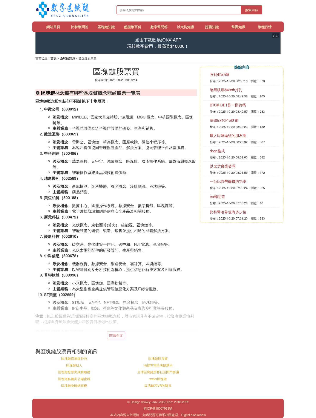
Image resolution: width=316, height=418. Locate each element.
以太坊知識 (185, 26)
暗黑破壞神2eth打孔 (226, 89)
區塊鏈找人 (74, 365)
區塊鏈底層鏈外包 (74, 358)
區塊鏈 (48, 92)
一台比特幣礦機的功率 (228, 181)
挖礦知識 (212, 26)
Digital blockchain (193, 414)
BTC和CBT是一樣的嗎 (228, 105)
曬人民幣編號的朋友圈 (228, 135)
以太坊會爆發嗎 (222, 166)
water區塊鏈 (158, 379)
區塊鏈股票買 (158, 358)
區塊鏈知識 (106, 26)
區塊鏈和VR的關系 (158, 385)
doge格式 (217, 150)
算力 (112, 224)
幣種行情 (265, 26)
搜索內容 (251, 10)
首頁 (54, 58)
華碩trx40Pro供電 (224, 120)
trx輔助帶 (217, 196)
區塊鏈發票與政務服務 (74, 372)
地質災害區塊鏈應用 (158, 365)
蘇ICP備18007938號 (158, 408)
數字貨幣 (145, 205)
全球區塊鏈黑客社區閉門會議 (158, 372)
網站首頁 (53, 26)
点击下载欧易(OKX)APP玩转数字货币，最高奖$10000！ (158, 43)
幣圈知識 (238, 26)
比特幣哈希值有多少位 (228, 211)
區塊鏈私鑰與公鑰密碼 (74, 379)
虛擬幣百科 (132, 26)
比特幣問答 (79, 26)
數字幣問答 (159, 26)
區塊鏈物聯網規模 (74, 385)
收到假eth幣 (219, 74)
